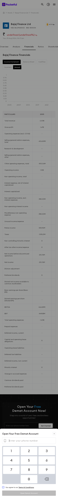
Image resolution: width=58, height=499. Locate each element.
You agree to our (19, 487)
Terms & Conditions (26, 487)
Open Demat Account (29, 493)
